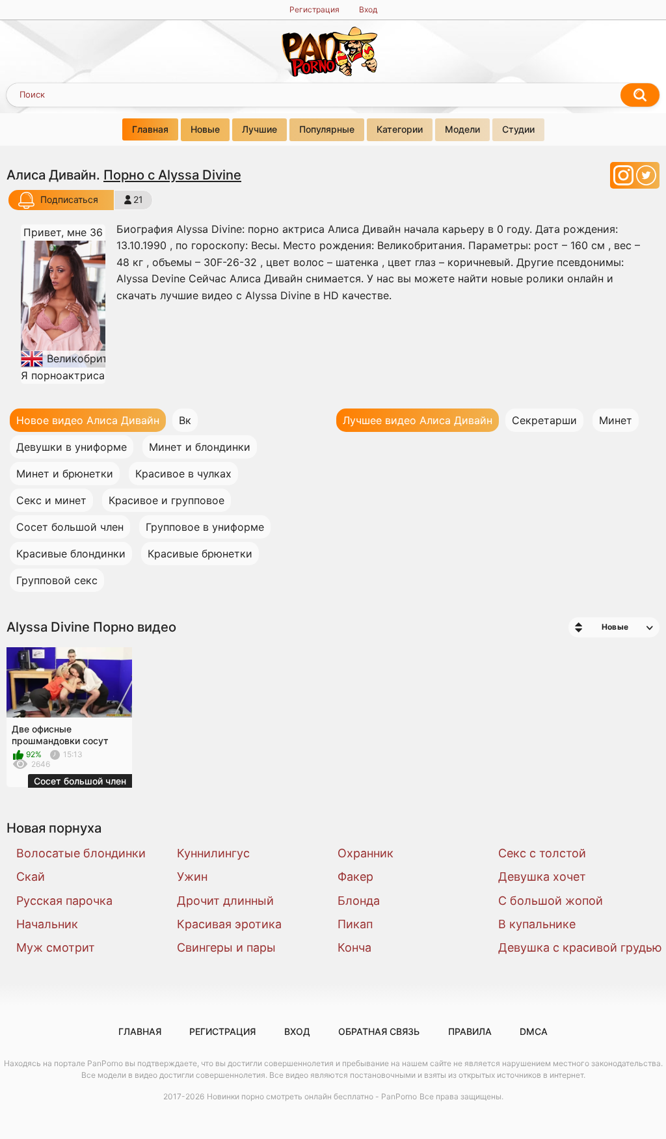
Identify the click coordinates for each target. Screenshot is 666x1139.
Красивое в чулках (183, 473)
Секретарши (544, 420)
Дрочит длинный (225, 900)
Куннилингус (213, 853)
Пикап (355, 924)
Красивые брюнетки (200, 553)
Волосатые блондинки (81, 853)
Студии (518, 129)
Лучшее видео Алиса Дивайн (417, 420)
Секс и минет (51, 500)
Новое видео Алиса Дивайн (87, 420)
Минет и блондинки (199, 446)
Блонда (359, 900)
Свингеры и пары (226, 947)
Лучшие (259, 129)
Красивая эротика (229, 924)
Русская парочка (64, 900)
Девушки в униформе (71, 446)
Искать (639, 95)
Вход (368, 9)
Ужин (192, 876)
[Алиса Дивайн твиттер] (646, 179)
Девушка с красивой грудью (570, 947)
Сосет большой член (70, 526)
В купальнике (537, 924)
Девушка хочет (542, 876)
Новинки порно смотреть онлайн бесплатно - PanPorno (312, 1096)
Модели (462, 129)
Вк (185, 420)
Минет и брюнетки (64, 473)
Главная (150, 129)
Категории (400, 129)
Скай (30, 876)
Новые (205, 129)
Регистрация (314, 9)
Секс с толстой (542, 853)
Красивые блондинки (71, 553)
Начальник (47, 924)
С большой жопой (550, 900)
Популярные (326, 129)
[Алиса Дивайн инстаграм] (624, 179)
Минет (615, 420)
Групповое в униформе (205, 526)
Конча (354, 947)
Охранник (365, 853)
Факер (355, 876)
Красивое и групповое (166, 500)
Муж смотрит (55, 947)
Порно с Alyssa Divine (172, 175)
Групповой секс (57, 580)
